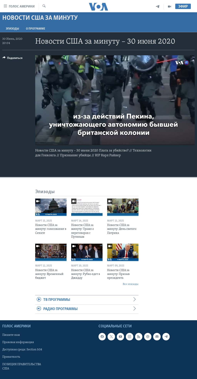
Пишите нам (11, 335)
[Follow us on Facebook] (102, 336)
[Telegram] (158, 7)
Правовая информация (18, 342)
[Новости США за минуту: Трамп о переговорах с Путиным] (87, 207)
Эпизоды (12, 28)
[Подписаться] (156, 336)
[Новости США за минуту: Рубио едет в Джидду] (87, 252)
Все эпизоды (131, 284)
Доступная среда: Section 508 (22, 349)
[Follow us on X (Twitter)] (111, 336)
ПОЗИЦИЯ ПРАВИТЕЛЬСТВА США (21, 366)
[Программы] (169, 7)
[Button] (13, 59)
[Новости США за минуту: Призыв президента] (123, 252)
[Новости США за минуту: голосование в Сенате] (51, 207)
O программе (35, 28)
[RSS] (138, 336)
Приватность (11, 356)
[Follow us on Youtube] (120, 336)
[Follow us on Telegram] (166, 336)
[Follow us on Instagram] (129, 336)
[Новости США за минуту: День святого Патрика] (123, 207)
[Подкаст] (147, 336)
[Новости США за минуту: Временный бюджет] (51, 252)
